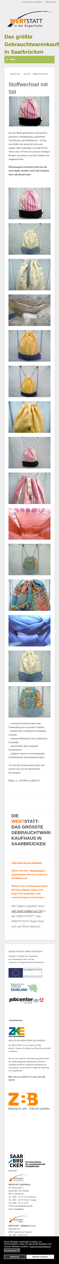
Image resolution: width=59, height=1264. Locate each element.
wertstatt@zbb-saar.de (24, 1206)
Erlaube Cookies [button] (40, 1257)
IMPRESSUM (51, 2)
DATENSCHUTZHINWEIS (32, 2)
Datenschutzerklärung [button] (40, 1246)
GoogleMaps (19, 1209)
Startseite (27, 74)
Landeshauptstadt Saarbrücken (24, 1062)
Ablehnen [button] (14, 1257)
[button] (30, 203)
